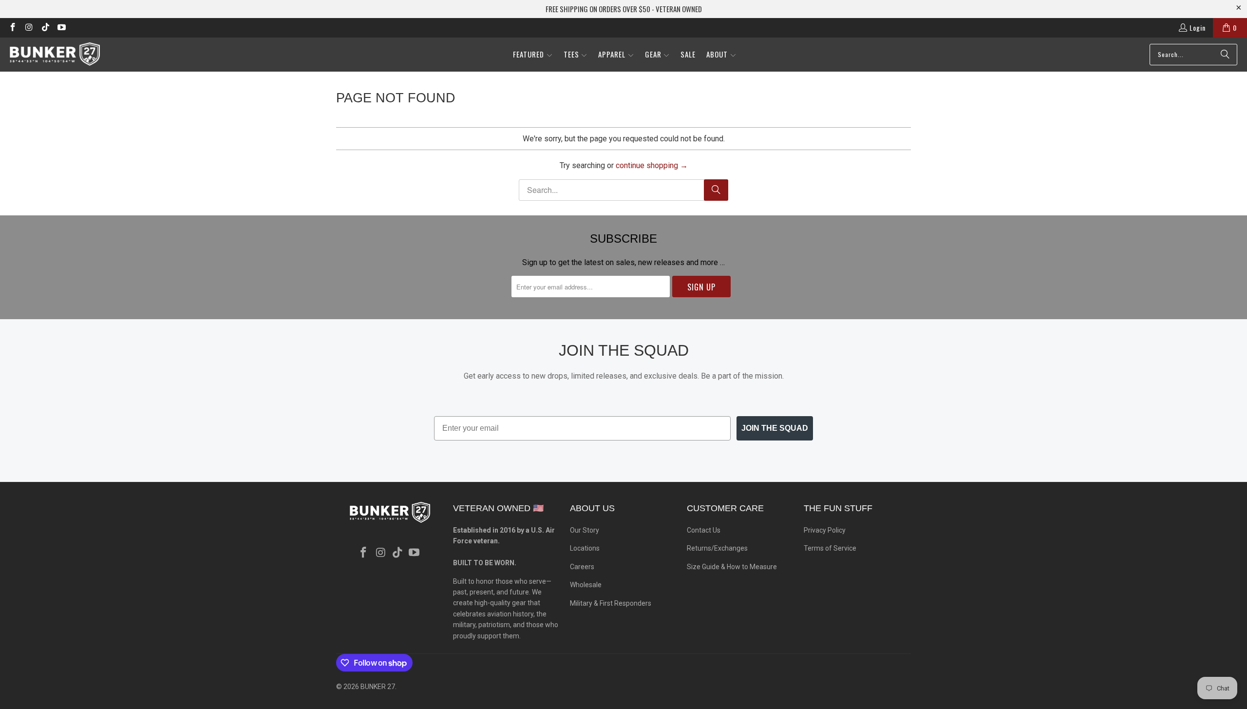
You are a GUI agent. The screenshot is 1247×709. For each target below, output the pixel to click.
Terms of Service (830, 548)
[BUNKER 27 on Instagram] (29, 27)
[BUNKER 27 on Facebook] (12, 27)
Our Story (584, 530)
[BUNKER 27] (55, 54)
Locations (585, 548)
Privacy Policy (825, 530)
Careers (582, 567)
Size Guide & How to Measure (732, 567)
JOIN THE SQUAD (774, 428)
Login (1198, 27)
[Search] (1225, 54)
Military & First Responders (610, 603)
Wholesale (586, 585)
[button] (533, 54)
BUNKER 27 (377, 686)
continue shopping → (652, 165)
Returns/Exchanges (717, 548)
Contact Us (703, 530)
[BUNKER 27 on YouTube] (61, 27)
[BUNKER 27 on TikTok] (45, 27)
